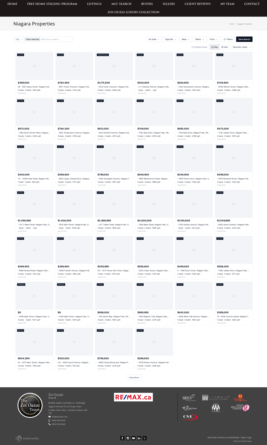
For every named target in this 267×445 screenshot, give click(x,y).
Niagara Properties (244, 24)
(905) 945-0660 (58, 424)
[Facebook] (122, 438)
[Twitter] (145, 438)
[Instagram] (128, 438)
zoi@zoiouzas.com (59, 416)
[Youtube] (133, 438)
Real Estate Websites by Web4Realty (223, 437)
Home (231, 24)
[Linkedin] (139, 438)
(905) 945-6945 (58, 420)
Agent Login (246, 437)
